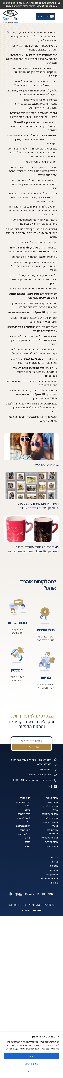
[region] (31, 1055)
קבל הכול (31, 1056)
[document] (31, 539)
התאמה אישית (31, 1063)
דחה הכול (31, 1071)
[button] (3, 1030)
